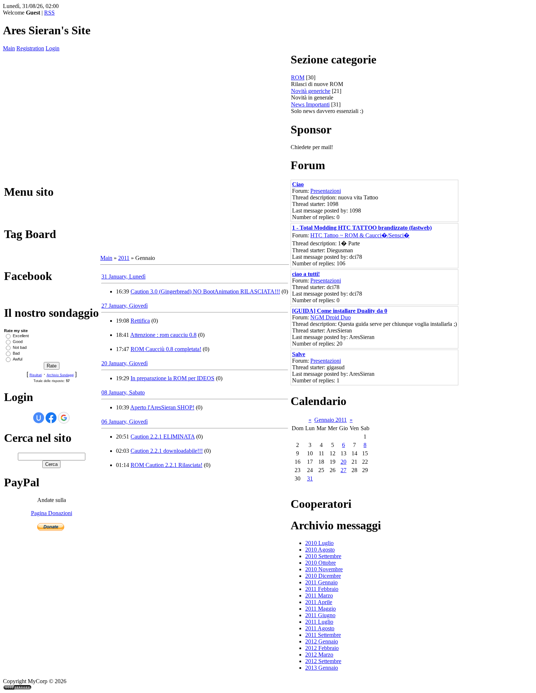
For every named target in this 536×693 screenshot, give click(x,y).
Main (9, 48)
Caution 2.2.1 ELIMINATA (163, 436)
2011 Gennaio (321, 582)
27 (343, 470)
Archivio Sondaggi (60, 375)
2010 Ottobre (320, 563)
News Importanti (310, 104)
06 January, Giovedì (124, 421)
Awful (17, 359)
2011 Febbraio (321, 589)
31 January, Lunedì (123, 276)
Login (52, 48)
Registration (30, 48)
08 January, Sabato (123, 392)
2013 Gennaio (321, 668)
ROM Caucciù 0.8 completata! (166, 349)
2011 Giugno (320, 615)
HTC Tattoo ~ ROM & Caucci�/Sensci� (359, 235)
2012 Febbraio (322, 648)
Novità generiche (310, 91)
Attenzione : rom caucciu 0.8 (163, 335)
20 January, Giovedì (124, 363)
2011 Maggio (320, 609)
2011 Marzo (319, 595)
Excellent (21, 336)
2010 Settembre (323, 556)
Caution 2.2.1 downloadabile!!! (167, 451)
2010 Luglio (319, 543)
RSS (49, 12)
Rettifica (140, 321)
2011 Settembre (323, 635)
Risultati (36, 375)
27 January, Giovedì (124, 306)
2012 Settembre (323, 661)
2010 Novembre (324, 569)
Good (18, 341)
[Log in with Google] (64, 418)
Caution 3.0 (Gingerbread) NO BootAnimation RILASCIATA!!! (205, 291)
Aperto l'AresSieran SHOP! (162, 407)
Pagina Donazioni (51, 513)
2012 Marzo (319, 654)
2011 (123, 258)
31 (310, 478)
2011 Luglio (319, 622)
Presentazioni (325, 191)
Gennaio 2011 (330, 420)
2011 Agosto (319, 628)
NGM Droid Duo (330, 317)
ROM (297, 77)
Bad (16, 353)
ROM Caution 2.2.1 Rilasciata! (166, 465)
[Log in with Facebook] (51, 417)
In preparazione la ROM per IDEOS (172, 378)
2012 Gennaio (321, 641)
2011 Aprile (318, 602)
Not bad (20, 347)
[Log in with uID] (38, 417)
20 (343, 462)
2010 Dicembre (323, 576)
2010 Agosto (320, 549)
